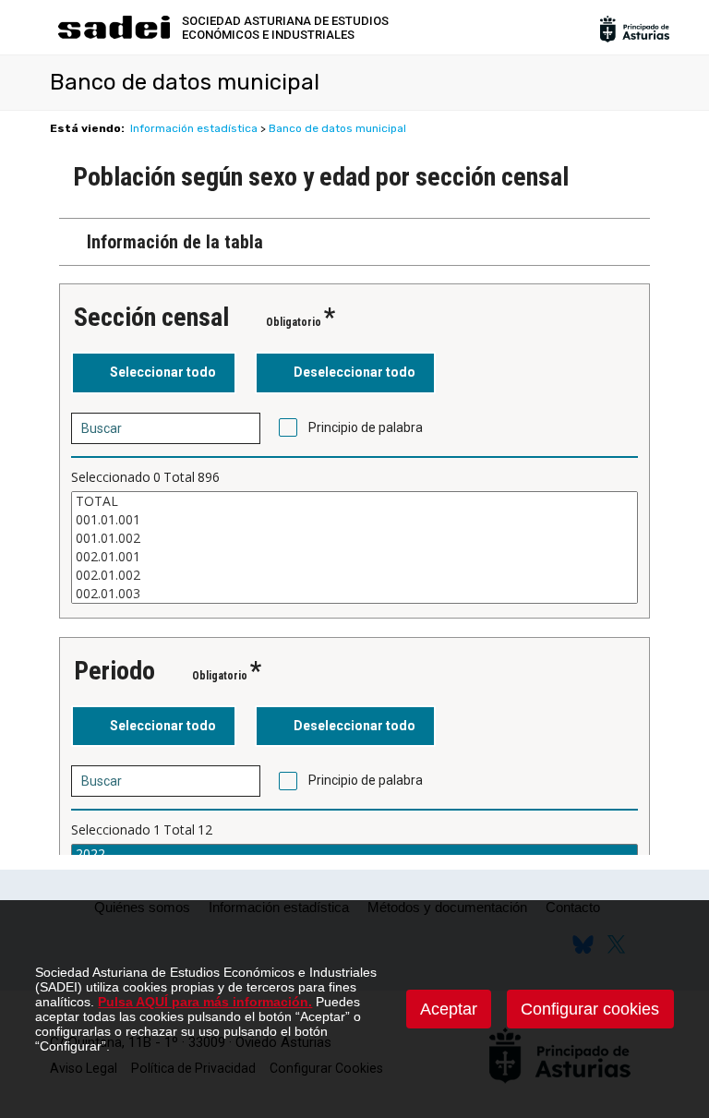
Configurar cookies (590, 1009)
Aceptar (448, 1009)
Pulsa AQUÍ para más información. (205, 1001)
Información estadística (194, 128)
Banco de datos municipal (337, 128)
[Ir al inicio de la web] (113, 36)
